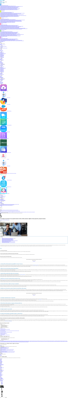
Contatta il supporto (2, 364)
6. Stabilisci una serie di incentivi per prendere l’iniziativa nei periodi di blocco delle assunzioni (10, 240)
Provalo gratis (34, 261)
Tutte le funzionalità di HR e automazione (3, 36)
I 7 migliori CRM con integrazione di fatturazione (4, 348)
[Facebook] (1, 389)
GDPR (1, 383)
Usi (0, 368)
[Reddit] (2, 396)
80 (2, 353)
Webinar (1, 363)
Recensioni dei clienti (2, 367)
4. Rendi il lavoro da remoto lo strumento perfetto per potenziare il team (8, 239)
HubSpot (1, 374)
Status (0, 365)
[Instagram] (1, 393)
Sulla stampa (1, 361)
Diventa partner (1, 380)
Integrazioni (1, 83)
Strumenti (1, 359)
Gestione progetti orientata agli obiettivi (3, 351)
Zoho (0, 373)
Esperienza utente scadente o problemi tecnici (4, 327)
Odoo (0, 376)
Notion (0, 375)
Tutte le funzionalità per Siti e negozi (3, 29)
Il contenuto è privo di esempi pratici (4, 326)
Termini (2, 382)
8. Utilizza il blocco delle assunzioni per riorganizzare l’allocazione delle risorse (8, 241)
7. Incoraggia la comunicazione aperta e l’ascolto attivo (42, 341)
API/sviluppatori (1, 378)
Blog (0, 366)
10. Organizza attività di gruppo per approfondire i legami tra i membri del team (8, 242)
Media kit (1, 360)
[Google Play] (2, 387)
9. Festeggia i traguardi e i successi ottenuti (63, 341)
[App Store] (1, 386)
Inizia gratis (1, 1)
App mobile (1, 377)
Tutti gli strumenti (1, 41)
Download (1, 370)
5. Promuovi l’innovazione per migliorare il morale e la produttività (16, 341)
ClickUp (1, 372)
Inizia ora (1, 345)
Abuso (1, 384)
